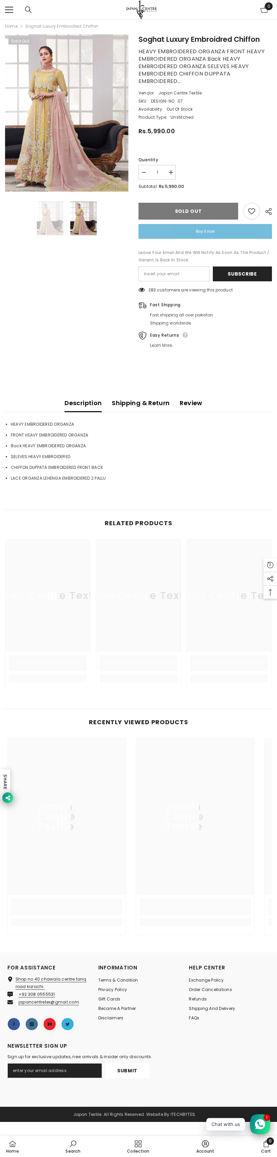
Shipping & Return (141, 403)
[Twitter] (67, 1024)
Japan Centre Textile (180, 93)
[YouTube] (49, 1024)
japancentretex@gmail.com (49, 1002)
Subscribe (242, 274)
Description (83, 403)
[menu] (9, 10)
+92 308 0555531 (37, 994)
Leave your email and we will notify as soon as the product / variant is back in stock (203, 256)
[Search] (28, 10)
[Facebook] (13, 1024)
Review (191, 403)
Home (11, 26)
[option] (66, 113)
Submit (127, 1070)
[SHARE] (266, 211)
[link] (48, 667)
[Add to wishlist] (251, 211)
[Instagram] (31, 1024)
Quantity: (148, 160)
